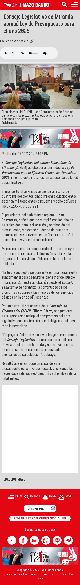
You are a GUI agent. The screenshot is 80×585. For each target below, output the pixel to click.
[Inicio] (24, 5)
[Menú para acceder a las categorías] (74, 5)
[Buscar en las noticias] (64, 5)
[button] (11, 540)
